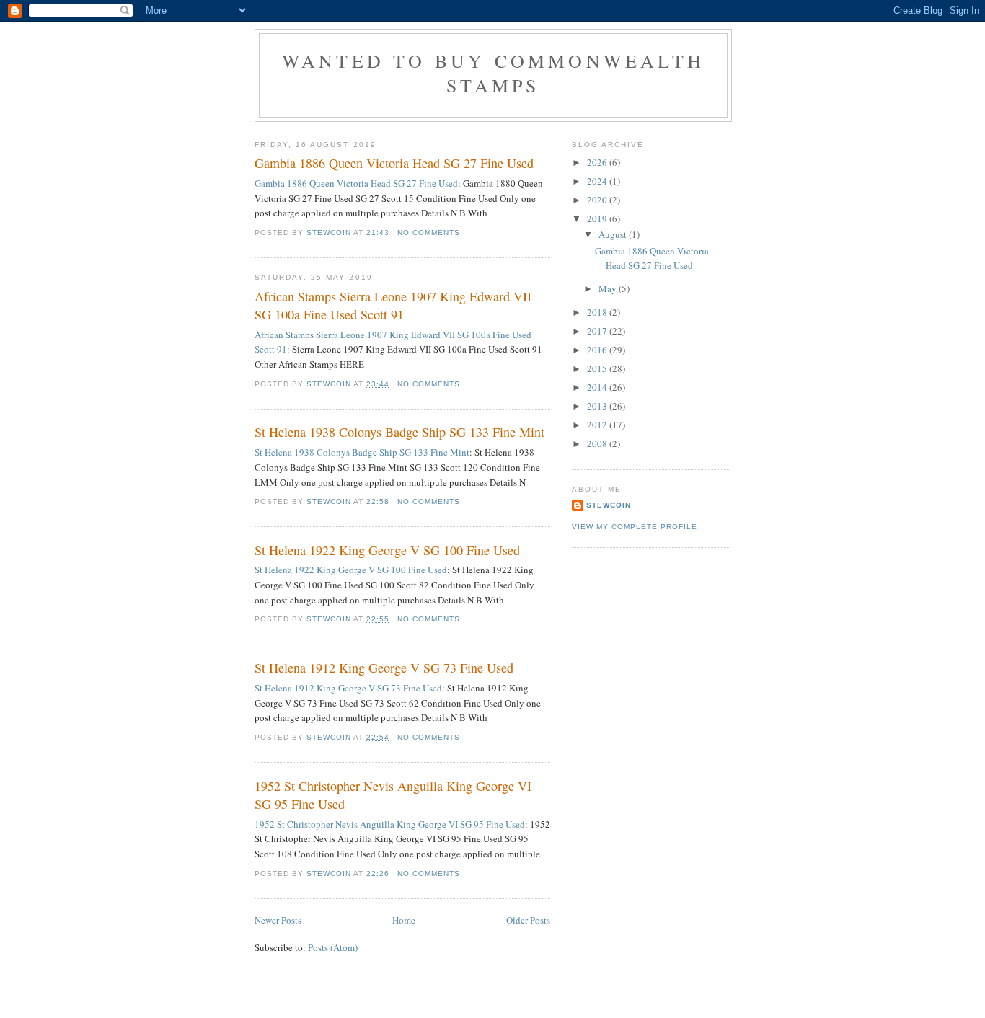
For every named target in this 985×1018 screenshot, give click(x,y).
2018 (598, 312)
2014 (598, 387)
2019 (598, 218)
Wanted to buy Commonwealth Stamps (493, 72)
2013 (598, 405)
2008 (598, 443)
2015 (598, 368)
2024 (598, 180)
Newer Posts (278, 919)
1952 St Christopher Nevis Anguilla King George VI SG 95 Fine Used (393, 795)
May (608, 288)
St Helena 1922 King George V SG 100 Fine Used (387, 550)
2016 (598, 349)
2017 (598, 330)
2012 (598, 424)
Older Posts (528, 919)
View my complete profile (634, 527)
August (613, 234)
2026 (598, 162)
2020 (598, 199)
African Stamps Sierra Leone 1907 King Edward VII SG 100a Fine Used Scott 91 (393, 305)
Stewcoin (608, 505)
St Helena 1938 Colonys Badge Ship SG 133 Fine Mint (399, 432)
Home (403, 919)
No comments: (431, 232)
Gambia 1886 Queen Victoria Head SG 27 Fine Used (394, 163)
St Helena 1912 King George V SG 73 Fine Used (384, 667)
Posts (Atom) (333, 947)
